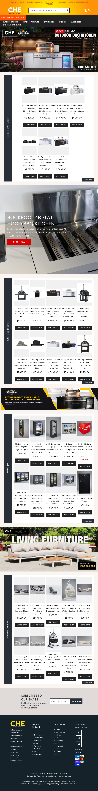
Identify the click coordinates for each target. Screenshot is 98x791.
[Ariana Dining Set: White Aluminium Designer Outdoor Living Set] (85, 641)
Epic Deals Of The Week (12, 25)
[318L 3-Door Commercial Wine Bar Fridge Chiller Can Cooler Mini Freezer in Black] (53, 477)
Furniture (37, 746)
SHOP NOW (19, 241)
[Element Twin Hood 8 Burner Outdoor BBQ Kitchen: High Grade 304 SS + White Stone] (29, 141)
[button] (89, 10)
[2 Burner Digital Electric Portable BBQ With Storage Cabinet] (37, 292)
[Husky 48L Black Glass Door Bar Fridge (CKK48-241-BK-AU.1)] (37, 428)
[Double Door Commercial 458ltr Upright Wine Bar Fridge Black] (84, 480)
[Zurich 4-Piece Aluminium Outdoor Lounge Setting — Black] (37, 641)
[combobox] (49, 10)
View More (88, 180)
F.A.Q (57, 729)
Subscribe (76, 701)
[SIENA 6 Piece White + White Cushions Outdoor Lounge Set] (21, 589)
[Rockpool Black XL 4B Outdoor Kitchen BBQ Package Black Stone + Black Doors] (69, 344)
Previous (12, 468)
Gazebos (62, 22)
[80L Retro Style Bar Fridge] (21, 482)
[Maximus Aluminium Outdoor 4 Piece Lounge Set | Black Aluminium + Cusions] (69, 590)
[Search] (67, 10)
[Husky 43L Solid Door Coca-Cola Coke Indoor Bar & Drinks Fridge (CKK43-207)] (21, 428)
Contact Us (60, 732)
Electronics (38, 735)
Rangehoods (76, 22)
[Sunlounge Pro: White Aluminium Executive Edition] (53, 590)
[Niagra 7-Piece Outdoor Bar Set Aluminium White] (53, 638)
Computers (39, 738)
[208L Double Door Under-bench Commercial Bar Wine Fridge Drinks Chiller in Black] (69, 480)
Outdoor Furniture (31, 22)
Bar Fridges (49, 22)
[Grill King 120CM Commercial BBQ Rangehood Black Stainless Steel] (37, 344)
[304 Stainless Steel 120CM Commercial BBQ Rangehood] (21, 344)
